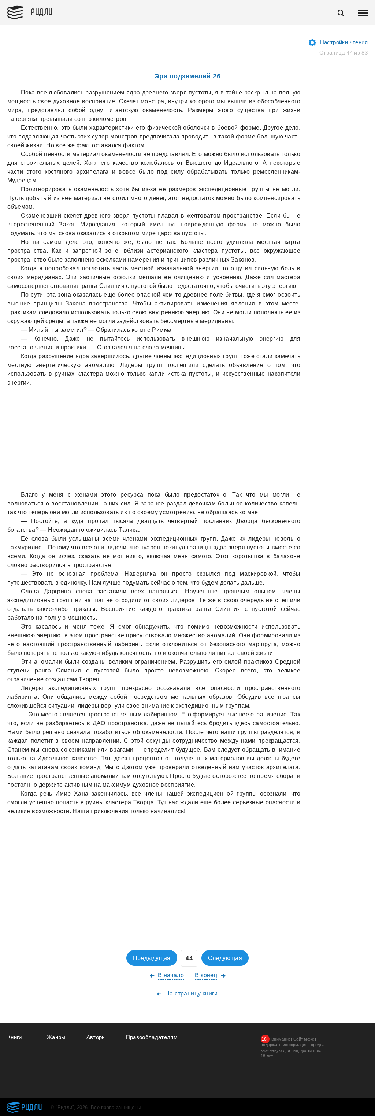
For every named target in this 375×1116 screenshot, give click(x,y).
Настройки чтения (344, 42)
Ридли (42, 11)
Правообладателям (152, 1037)
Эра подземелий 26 (188, 76)
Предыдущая (152, 958)
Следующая (225, 958)
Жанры (56, 1037)
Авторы (96, 1037)
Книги (14, 1037)
